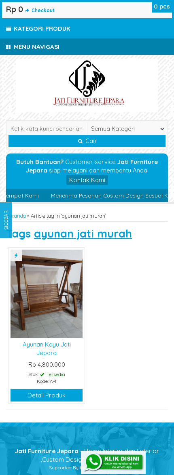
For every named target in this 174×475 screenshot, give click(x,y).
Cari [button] (90, 141)
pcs (162, 6)
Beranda (16, 215)
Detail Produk (47, 395)
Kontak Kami (87, 180)
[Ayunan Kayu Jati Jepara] (47, 293)
